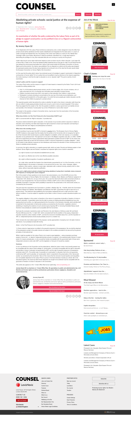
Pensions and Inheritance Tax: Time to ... (96, 264)
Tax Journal (70, 388)
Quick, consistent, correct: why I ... (95, 243)
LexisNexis (70, 385)
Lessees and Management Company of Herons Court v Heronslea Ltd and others (99, 354)
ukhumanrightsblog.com (63, 265)
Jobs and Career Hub (46, 381)
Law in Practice (20, 31)
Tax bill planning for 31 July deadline (95, 257)
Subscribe (88, 14)
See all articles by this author (57, 287)
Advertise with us (103, 383)
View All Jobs (111, 20)
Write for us (44, 395)
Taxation (69, 390)
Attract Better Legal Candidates (49, 406)
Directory (43, 383)
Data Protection (71, 400)
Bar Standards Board (46, 404)
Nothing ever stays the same (101, 76)
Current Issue (44, 385)
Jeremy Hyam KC (39, 27)
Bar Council (44, 397)
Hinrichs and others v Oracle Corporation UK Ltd (97, 358)
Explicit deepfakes (89, 305)
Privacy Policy (70, 402)
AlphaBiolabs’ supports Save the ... (95, 271)
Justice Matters (41, 29)
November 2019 (24, 29)
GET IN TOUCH (21, 400)
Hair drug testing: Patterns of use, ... (95, 250)
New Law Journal (71, 381)
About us (43, 392)
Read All (112, 74)
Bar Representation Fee (47, 402)
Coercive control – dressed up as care (96, 313)
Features (43, 388)
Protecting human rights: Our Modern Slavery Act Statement (102, 388)
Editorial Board (45, 390)
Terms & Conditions (72, 404)
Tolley (68, 383)
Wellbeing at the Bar (46, 399)
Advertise (97, 14)
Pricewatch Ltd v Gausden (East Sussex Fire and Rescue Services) (97, 349)
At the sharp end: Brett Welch (93, 282)
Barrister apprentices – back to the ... (95, 290)
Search (78, 14)
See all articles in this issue (57, 291)
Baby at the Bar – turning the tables (95, 298)
